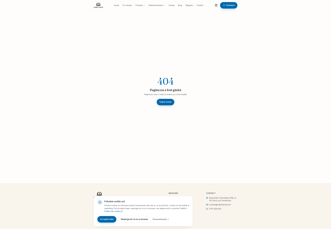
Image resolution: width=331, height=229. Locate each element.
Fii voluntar (127, 5)
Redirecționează (156, 5)
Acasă (116, 5)
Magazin (189, 5)
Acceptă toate (106, 219)
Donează (230, 5)
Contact (200, 5)
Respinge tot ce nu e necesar (134, 219)
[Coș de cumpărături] (216, 5)
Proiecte (139, 5)
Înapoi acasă (165, 102)
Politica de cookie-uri (113, 211)
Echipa (172, 5)
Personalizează (160, 219)
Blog (180, 5)
